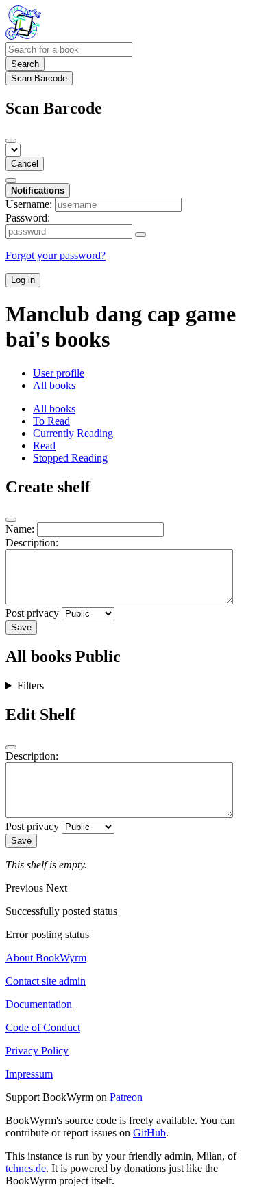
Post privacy (32, 613)
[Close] (10, 141)
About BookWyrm (45, 957)
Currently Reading (73, 433)
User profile (58, 373)
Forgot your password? (55, 255)
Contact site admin (45, 981)
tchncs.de (25, 1168)
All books (54, 385)
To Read (51, 421)
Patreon (126, 1097)
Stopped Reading (70, 458)
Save (21, 627)
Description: (31, 542)
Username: (28, 204)
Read (44, 445)
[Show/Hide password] (140, 234)
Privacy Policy (37, 1050)
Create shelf (47, 487)
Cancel (24, 164)
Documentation (38, 1004)
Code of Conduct (42, 1027)
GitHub (149, 1133)
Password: (27, 218)
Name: (19, 529)
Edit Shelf (40, 714)
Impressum (29, 1074)
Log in (23, 280)
